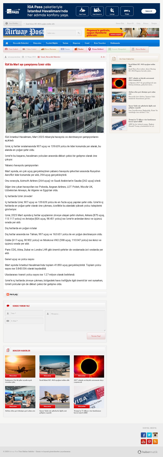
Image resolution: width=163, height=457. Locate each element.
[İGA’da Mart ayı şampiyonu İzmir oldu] (55, 134)
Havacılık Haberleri (20, 43)
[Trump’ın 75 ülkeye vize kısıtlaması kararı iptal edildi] (119, 129)
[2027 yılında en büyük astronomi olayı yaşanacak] (119, 88)
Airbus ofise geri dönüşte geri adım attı (20, 411)
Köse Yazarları (100, 43)
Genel (87, 43)
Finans (67, 49)
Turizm (65, 43)
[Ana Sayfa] (7, 43)
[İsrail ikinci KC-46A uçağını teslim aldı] (119, 74)
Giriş (138, 23)
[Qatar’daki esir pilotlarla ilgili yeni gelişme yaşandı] (119, 115)
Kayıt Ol (130, 23)
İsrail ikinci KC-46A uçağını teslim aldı (40, 24)
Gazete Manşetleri (119, 49)
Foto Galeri (13, 49)
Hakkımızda (115, 43)
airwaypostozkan (14, 57)
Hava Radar (140, 49)
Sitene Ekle (120, 23)
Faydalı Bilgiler (52, 43)
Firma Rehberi (97, 49)
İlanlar (81, 49)
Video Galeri (31, 49)
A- (102, 57)
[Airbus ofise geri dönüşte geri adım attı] (119, 102)
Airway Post (13, 451)
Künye (145, 23)
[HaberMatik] (151, 451)
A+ (104, 57)
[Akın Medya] (140, 452)
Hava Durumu (50, 49)
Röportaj (76, 43)
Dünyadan (37, 43)
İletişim (154, 23)
